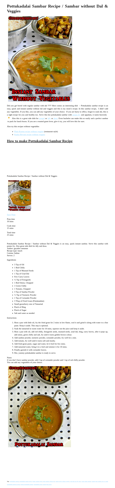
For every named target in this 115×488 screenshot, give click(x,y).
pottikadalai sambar (14, 481)
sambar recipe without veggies (62, 481)
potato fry (76, 115)
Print (13, 215)
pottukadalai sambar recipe (25, 481)
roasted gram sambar (96, 481)
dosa (55, 118)
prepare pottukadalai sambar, (27, 484)
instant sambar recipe (37, 481)
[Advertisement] (24, 159)
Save (9, 215)
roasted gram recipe (47, 484)
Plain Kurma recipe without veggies (29, 131)
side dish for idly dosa (75, 481)
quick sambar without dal (48, 481)
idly (49, 118)
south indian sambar (86, 481)
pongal (42, 118)
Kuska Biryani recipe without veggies (29, 134)
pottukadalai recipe (38, 484)
